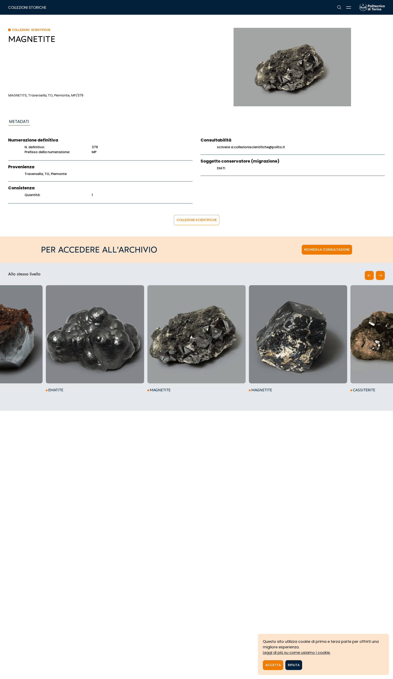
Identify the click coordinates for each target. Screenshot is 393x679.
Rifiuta (294, 665)
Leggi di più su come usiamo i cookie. (296, 652)
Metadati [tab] (19, 121)
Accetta (273, 665)
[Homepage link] (372, 7)
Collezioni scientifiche (196, 220)
